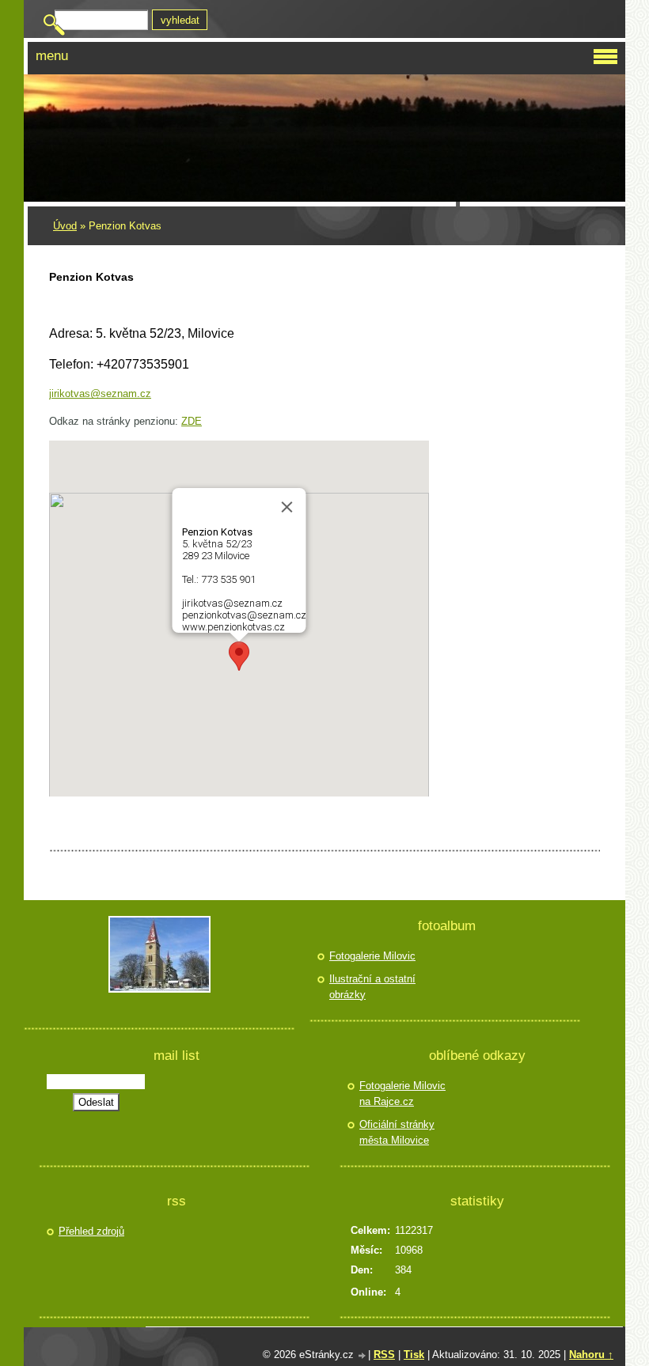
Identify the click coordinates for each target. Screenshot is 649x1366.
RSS (384, 1354)
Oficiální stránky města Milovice (397, 1132)
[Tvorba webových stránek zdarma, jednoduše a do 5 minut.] (362, 1356)
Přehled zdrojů (91, 1231)
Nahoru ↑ (591, 1354)
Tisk (414, 1354)
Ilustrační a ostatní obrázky (372, 987)
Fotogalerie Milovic (372, 956)
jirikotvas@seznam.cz (100, 393)
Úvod (65, 226)
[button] (239, 656)
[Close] (287, 507)
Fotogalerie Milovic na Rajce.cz (402, 1093)
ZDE (191, 421)
